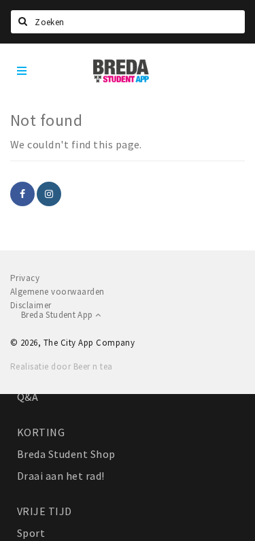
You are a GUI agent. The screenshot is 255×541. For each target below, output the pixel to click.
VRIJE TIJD (44, 511)
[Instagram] (49, 194)
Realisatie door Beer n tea (61, 366)
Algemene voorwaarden (57, 291)
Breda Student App (58, 315)
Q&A (27, 397)
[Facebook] (22, 194)
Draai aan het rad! (61, 475)
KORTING (41, 432)
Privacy (24, 278)
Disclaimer (31, 305)
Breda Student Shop (66, 454)
